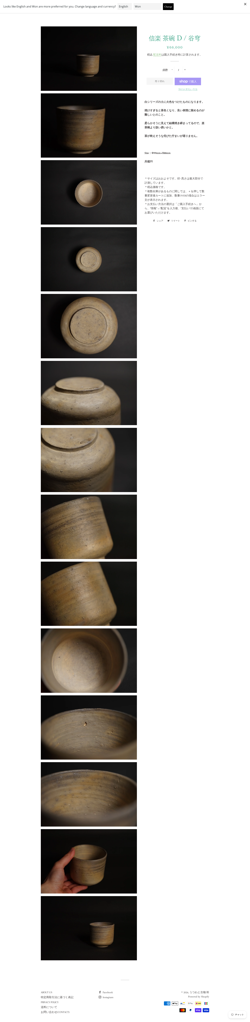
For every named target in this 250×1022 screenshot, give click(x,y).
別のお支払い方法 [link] (187, 89)
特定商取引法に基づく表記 (57, 997)
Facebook (107, 992)
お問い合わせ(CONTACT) (55, 1012)
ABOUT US (46, 992)
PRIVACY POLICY (50, 1002)
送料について (49, 1007)
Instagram (107, 997)
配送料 (157, 54)
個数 (165, 70)
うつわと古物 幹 (199, 992)
